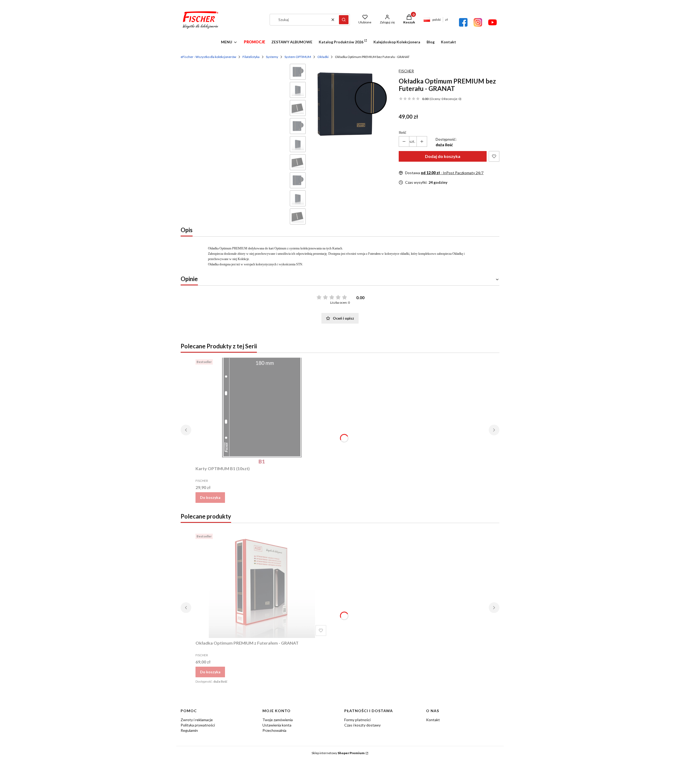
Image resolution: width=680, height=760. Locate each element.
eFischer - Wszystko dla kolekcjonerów (208, 57)
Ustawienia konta (276, 725)
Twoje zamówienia (277, 719)
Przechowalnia (274, 730)
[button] (343, 19)
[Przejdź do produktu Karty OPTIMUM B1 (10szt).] (262, 410)
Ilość (402, 132)
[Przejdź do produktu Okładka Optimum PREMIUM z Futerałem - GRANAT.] (262, 585)
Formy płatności (357, 719)
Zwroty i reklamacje (197, 719)
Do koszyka (210, 497)
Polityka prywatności (198, 725)
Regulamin (189, 730)
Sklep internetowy (338, 753)
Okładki (323, 57)
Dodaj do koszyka (442, 156)
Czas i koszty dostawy (362, 725)
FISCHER (406, 71)
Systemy (272, 57)
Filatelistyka (251, 57)
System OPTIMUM (297, 57)
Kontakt (433, 719)
